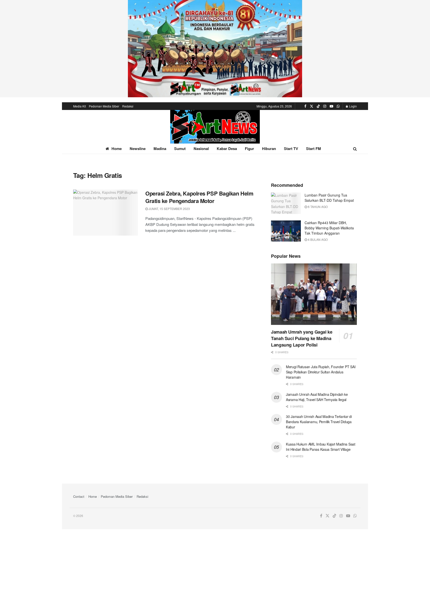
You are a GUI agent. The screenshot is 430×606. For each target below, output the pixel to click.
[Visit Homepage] (215, 126)
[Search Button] (355, 149)
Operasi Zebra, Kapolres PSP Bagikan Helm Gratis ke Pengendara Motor (199, 197)
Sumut (180, 148)
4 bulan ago (317, 239)
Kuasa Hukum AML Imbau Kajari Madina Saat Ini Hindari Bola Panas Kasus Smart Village (320, 447)
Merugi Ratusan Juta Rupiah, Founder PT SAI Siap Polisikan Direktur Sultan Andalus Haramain (320, 372)
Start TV (291, 148)
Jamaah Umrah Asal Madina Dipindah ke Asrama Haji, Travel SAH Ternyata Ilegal (317, 397)
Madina (160, 148)
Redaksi (127, 106)
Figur (249, 148)
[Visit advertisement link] (215, 48)
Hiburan (269, 148)
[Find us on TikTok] (318, 106)
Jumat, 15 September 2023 (169, 208)
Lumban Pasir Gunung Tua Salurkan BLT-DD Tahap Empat (329, 198)
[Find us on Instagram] (324, 106)
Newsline (138, 148)
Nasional (201, 148)
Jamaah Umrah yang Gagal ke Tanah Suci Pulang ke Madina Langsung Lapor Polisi (301, 338)
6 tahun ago (317, 206)
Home (116, 148)
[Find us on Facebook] (305, 106)
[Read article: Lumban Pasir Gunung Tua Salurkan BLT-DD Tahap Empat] (286, 203)
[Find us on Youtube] (331, 106)
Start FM (313, 148)
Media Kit (79, 106)
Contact (78, 496)
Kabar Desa (227, 148)
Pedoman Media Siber (104, 106)
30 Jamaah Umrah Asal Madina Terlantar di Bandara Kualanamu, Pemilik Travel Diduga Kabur (319, 421)
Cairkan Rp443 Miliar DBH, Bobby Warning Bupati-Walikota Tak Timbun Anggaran (329, 228)
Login (352, 106)
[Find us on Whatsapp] (338, 106)
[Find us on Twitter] (311, 106)
